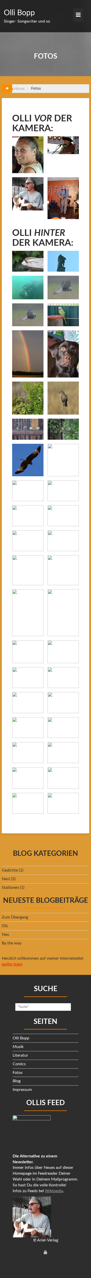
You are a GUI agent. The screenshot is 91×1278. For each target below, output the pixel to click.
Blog (16, 1081)
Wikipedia (54, 1191)
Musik (18, 1047)
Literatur (20, 1055)
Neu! (6, 879)
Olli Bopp (19, 13)
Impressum (22, 1090)
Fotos (17, 1073)
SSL (5, 926)
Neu (5, 934)
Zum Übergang (15, 917)
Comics (19, 1064)
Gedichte (10, 870)
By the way (11, 943)
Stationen (10, 888)
